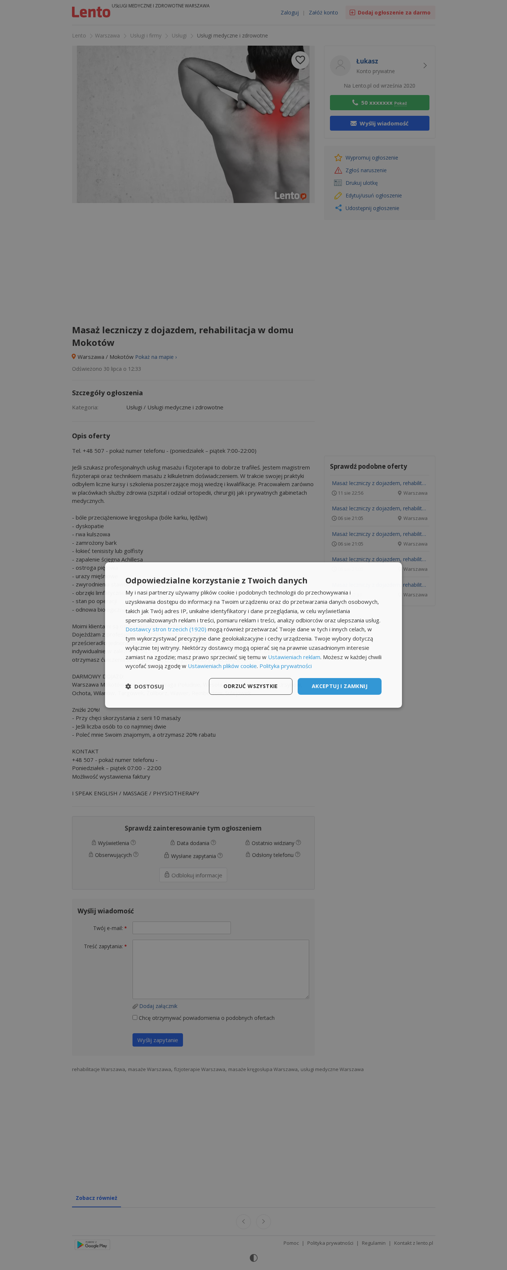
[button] (144, 687)
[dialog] (253, 635)
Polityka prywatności (285, 666)
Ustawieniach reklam (294, 657)
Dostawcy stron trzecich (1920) (165, 629)
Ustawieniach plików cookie (222, 666)
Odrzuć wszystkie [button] (250, 686)
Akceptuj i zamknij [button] (339, 686)
